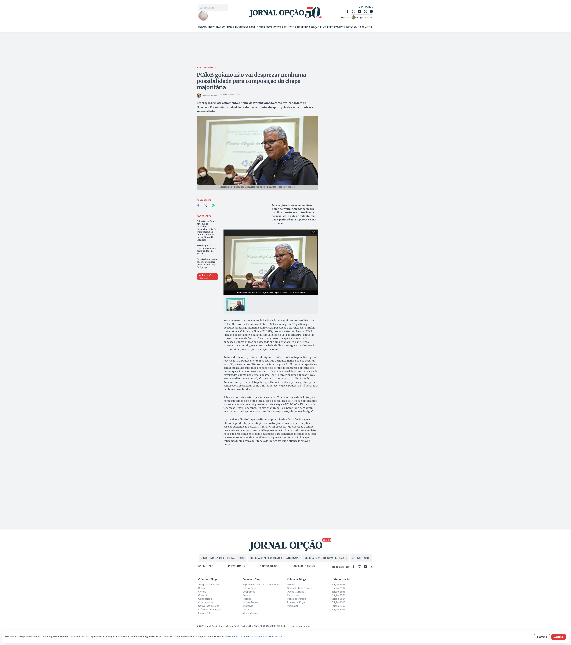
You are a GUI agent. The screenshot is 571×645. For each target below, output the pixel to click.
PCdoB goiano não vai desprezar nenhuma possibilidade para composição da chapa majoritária (251, 81)
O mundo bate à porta (299, 588)
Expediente (206, 566)
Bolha (201, 588)
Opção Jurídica (295, 591)
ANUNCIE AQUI (361, 558)
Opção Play (318, 27)
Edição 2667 (338, 588)
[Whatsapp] (371, 11)
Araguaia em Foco (208, 584)
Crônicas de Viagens (209, 609)
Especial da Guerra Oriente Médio (261, 584)
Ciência (202, 591)
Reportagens (336, 27)
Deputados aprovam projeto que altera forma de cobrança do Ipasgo (207, 263)
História (247, 598)
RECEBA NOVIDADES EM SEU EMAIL (325, 558)
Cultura (290, 27)
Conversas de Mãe (208, 605)
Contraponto (205, 602)
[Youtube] (359, 11)
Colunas (228, 27)
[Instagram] (353, 11)
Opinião (351, 27)
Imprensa (303, 27)
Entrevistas (274, 27)
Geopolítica (249, 591)
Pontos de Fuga (296, 602)
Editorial (214, 27)
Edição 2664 (338, 598)
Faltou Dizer (249, 588)
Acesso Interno (304, 566)
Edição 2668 (338, 584)
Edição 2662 (338, 605)
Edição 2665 (338, 595)
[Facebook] (347, 11)
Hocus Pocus (250, 602)
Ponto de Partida (296, 598)
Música (291, 584)
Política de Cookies (241, 636)
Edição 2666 (338, 591)
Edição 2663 (338, 602)
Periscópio (293, 595)
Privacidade (236, 566)
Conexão (203, 595)
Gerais (246, 595)
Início (202, 27)
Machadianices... (252, 613)
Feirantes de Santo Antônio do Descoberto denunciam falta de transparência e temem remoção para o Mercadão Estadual (206, 230)
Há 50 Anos (365, 27)
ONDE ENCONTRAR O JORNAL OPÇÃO (223, 558)
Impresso (241, 27)
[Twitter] (365, 11)
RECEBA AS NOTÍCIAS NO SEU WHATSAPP (274, 558)
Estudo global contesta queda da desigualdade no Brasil (206, 249)
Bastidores (257, 27)
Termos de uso (269, 566)
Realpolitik (292, 605)
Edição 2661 (338, 609)
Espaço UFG (205, 613)
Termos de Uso (274, 636)
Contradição (205, 598)
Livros (246, 609)
